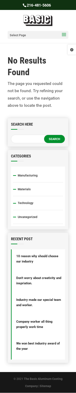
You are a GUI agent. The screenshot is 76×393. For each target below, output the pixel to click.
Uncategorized (27, 217)
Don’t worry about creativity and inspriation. (38, 280)
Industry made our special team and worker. (38, 302)
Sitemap (45, 386)
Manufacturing (28, 175)
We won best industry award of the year (38, 346)
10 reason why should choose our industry (37, 258)
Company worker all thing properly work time (34, 324)
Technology (25, 203)
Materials (24, 189)
